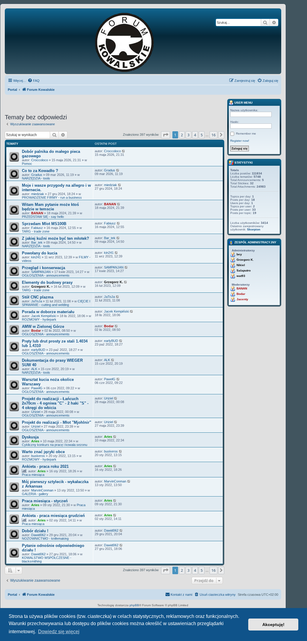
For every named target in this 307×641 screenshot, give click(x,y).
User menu (243, 102)
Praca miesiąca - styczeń (45, 501)
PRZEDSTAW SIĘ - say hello (43, 216)
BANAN (37, 213)
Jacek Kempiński (43, 316)
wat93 (241, 275)
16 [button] (213, 135)
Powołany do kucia (39, 253)
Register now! (239, 140)
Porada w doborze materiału (48, 312)
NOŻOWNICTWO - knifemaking (45, 538)
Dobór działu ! (35, 531)
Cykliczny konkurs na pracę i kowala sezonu (54, 445)
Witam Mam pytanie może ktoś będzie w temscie (50, 206)
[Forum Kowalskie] (133, 41)
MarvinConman (42, 490)
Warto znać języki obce (43, 452)
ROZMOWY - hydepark (39, 319)
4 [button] (195, 135)
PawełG (37, 388)
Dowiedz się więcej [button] (58, 631)
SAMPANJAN (41, 272)
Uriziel (35, 412)
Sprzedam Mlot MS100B (44, 223)
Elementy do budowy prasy (47, 282)
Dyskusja (30, 437)
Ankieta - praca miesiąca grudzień (53, 515)
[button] (165, 134)
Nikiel (241, 265)
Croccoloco (39, 160)
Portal (12, 89)
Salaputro (244, 270)
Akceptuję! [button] (273, 624)
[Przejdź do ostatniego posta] (124, 151)
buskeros (38, 456)
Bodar (36, 330)
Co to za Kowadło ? (40, 170)
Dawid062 (38, 535)
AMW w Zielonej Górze (43, 326)
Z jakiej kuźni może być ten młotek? (55, 238)
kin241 (36, 257)
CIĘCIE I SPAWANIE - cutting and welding (56, 303)
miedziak (37, 194)
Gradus (36, 175)
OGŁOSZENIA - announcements (46, 275)
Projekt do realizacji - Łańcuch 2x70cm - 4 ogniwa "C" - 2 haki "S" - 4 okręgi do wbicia (55, 403)
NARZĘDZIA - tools (36, 178)
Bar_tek (37, 242)
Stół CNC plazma (37, 297)
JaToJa (36, 301)
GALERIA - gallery (35, 494)
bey (239, 254)
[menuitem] (34, 80)
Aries (35, 441)
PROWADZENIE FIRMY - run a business (52, 197)
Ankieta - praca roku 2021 (45, 466)
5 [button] (202, 135)
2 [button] (182, 135)
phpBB (134, 605)
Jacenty (242, 299)
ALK (34, 369)
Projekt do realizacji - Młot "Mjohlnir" (56, 422)
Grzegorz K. (40, 286)
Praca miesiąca (33, 474)
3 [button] (188, 135)
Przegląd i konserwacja (43, 268)
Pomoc (27, 163)
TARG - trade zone (35, 231)
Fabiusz (37, 228)
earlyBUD (38, 350)
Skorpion (253, 229)
